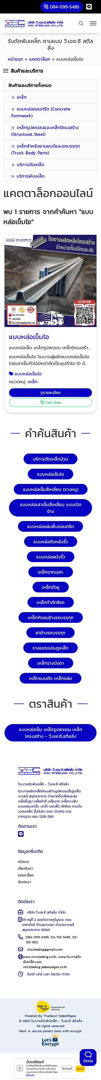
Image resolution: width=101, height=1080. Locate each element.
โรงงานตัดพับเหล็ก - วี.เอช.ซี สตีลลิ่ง (56, 1020)
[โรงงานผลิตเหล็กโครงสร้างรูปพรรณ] (34, 23)
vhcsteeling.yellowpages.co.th (45, 966)
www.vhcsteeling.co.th (39, 956)
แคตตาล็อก (26, 875)
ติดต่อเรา (24, 882)
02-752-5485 (60, 937)
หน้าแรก (23, 861)
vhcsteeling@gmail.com (45, 949)
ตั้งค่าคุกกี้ (67, 1068)
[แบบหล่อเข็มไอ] (50, 281)
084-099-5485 (37, 937)
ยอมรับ (80, 1068)
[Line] (89, 7)
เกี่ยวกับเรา (25, 868)
